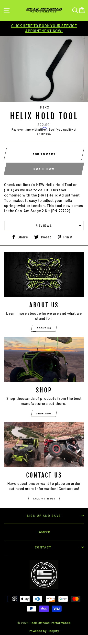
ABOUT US (44, 328)
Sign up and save (44, 515)
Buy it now (44, 168)
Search (44, 532)
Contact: (44, 547)
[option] (44, 28)
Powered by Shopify (44, 631)
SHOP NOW (44, 413)
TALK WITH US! (44, 498)
